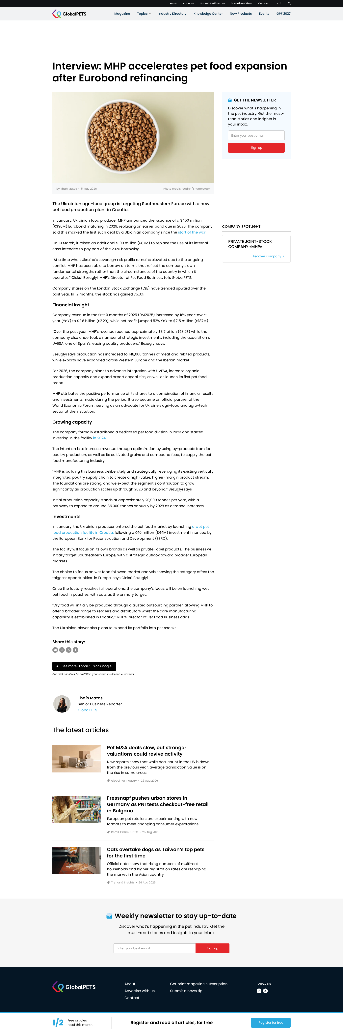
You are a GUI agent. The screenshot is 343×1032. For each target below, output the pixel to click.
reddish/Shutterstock (195, 189)
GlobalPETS (87, 710)
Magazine (122, 13)
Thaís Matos (69, 189)
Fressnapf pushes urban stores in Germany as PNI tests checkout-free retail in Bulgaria (158, 804)
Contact (263, 3)
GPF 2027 (284, 13)
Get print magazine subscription (199, 983)
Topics (142, 13)
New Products (241, 13)
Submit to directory (212, 3)
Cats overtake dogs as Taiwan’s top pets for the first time (155, 852)
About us (188, 3)
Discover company (266, 256)
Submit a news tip (186, 990)
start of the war (192, 232)
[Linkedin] (259, 991)
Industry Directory (172, 13)
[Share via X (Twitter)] (68, 650)
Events (264, 13)
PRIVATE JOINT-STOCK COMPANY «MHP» (250, 244)
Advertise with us (241, 3)
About (129, 983)
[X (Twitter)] (265, 991)
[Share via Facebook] (75, 650)
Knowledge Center (208, 13)
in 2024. (99, 437)
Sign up (256, 147)
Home (173, 3)
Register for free (270, 1022)
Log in (278, 3)
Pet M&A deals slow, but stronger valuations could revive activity (146, 750)
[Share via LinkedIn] (62, 650)
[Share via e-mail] (55, 650)
